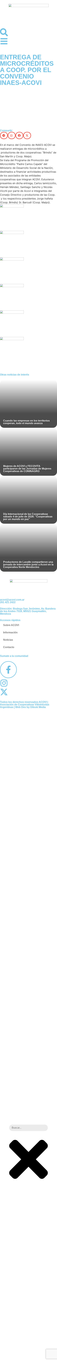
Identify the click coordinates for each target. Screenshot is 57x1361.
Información (10, 632)
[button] (4, 135)
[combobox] (28, 1128)
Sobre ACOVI (11, 625)
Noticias (8, 639)
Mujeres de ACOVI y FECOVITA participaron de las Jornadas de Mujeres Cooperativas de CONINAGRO (27, 469)
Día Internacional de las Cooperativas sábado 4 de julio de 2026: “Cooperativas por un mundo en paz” (27, 516)
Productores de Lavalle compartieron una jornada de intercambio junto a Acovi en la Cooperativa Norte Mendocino (28, 564)
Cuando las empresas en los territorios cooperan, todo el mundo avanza (26, 422)
